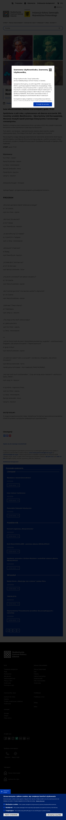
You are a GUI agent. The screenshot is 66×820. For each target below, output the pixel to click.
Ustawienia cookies (6, 791)
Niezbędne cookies (12, 804)
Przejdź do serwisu (42, 104)
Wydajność (9, 807)
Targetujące (10, 810)
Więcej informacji (40, 801)
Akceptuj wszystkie (54, 815)
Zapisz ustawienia (11, 815)
